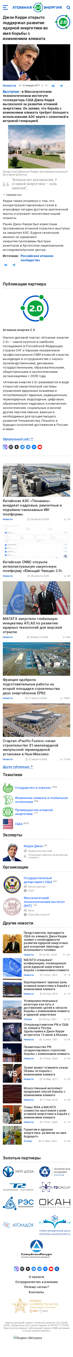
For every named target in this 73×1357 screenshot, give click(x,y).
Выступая (11, 92)
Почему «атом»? (36, 1287)
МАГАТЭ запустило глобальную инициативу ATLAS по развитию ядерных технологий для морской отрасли (32, 625)
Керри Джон (33, 846)
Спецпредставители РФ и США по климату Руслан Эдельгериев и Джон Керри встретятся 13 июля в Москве (46, 1030)
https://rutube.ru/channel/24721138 (11, 447)
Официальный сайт (16, 439)
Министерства (36, 886)
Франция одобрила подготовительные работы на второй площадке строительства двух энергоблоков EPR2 (31, 686)
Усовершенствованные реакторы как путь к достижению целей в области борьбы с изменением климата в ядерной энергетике (47, 1007)
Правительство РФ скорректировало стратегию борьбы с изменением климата (47, 1050)
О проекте (36, 1277)
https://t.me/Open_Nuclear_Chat (28, 447)
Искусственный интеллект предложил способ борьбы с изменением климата (44, 1091)
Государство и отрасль (33, 788)
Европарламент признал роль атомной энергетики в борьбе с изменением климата (47, 985)
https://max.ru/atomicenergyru (5, 447)
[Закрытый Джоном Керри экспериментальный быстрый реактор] (36, 146)
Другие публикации (16, 766)
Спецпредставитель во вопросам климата (48, 856)
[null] (53, 86)
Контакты (36, 1292)
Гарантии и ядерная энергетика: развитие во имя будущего (45, 1133)
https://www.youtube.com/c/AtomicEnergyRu (40, 447)
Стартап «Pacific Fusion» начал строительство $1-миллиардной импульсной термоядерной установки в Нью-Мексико (30, 747)
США (18, 824)
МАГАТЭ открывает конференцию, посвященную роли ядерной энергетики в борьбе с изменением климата (46, 965)
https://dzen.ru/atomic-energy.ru (16, 447)
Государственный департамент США (38, 880)
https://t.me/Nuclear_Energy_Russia (22, 447)
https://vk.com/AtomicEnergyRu (34, 447)
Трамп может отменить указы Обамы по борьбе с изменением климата (46, 1071)
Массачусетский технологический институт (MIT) (44, 902)
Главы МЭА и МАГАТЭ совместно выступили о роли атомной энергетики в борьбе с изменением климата (47, 1112)
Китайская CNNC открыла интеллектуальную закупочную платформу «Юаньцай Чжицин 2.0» (33, 566)
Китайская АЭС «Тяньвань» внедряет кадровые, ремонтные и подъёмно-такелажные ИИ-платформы (32, 507)
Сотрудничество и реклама (36, 1282)
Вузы (31, 910)
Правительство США (40, 851)
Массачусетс (42, 914)
